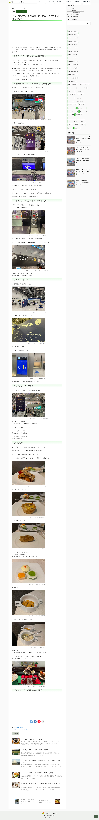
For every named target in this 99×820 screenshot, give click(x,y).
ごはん (78, 91)
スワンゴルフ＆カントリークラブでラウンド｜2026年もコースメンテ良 (83, 171)
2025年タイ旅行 (73, 81)
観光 (77, 128)
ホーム (40, 1)
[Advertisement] (37, 34)
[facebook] (35, 721)
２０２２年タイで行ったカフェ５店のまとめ (33, 739)
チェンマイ (72, 108)
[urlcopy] (42, 721)
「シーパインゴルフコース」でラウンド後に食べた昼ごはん (38, 773)
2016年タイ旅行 (73, 44)
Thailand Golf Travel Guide (49, 815)
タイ (27, 729)
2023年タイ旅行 (73, 68)
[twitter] (31, 721)
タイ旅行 (59, 1)
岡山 (76, 124)
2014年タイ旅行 (73, 38)
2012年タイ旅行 (73, 31)
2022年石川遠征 (73, 64)
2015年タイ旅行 (73, 41)
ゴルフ (23, 729)
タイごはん (77, 1)
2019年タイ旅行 (73, 58)
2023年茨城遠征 (73, 71)
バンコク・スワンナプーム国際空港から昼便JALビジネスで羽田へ (83, 138)
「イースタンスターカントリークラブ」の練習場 (34, 750)
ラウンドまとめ (72, 121)
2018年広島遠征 (72, 54)
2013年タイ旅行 (73, 34)
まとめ (80, 94)
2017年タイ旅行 (73, 48)
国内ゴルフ (68, 1)
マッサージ (71, 118)
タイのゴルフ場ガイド (19, 727)
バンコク (83, 111)
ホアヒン (79, 114)
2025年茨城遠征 (84, 84)
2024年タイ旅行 (73, 74)
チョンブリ (82, 108)
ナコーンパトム (73, 111)
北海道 (82, 121)
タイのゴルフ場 (50, 1)
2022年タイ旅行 (18, 729)
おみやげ (84, 88)
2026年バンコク (73, 88)
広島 (83, 124)
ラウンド (81, 118)
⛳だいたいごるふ (49, 813)
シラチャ (80, 101)
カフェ (71, 98)
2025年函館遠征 (72, 84)
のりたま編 (71, 94)
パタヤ (71, 114)
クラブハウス (80, 98)
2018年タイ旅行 (73, 51)
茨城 (70, 128)
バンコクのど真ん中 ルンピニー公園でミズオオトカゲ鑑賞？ (83, 160)
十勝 (70, 124)
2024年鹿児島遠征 (73, 78)
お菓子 (71, 91)
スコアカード (72, 104)
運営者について (86, 1)
